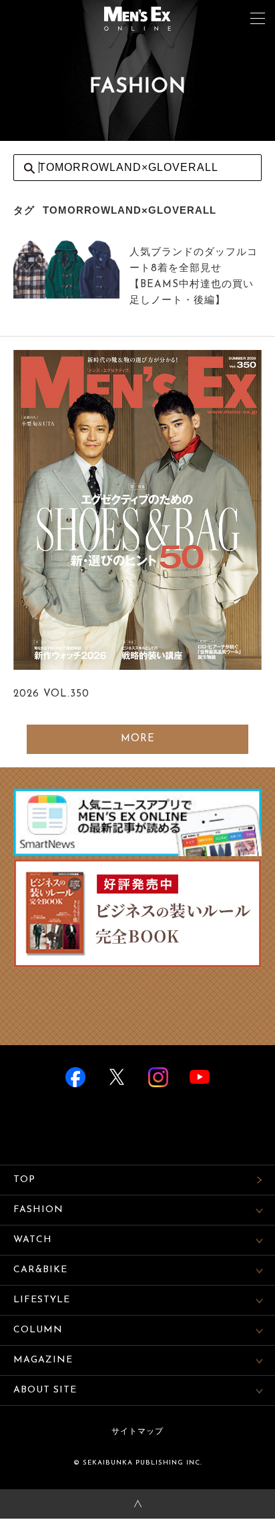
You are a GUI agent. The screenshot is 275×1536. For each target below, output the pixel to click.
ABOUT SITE (45, 1390)
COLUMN (38, 1330)
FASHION (38, 1210)
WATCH (32, 1240)
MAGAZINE (43, 1360)
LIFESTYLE (41, 1300)
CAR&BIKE (40, 1270)
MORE (138, 739)
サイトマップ (137, 1432)
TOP (24, 1180)
